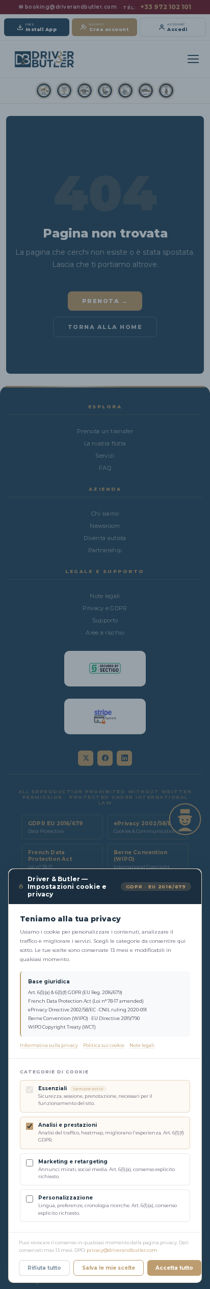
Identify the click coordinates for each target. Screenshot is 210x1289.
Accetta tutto (174, 1268)
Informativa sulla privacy (49, 1045)
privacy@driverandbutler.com (122, 1250)
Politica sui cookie (103, 1045)
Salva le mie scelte (108, 1268)
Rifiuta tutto (44, 1268)
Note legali (141, 1045)
